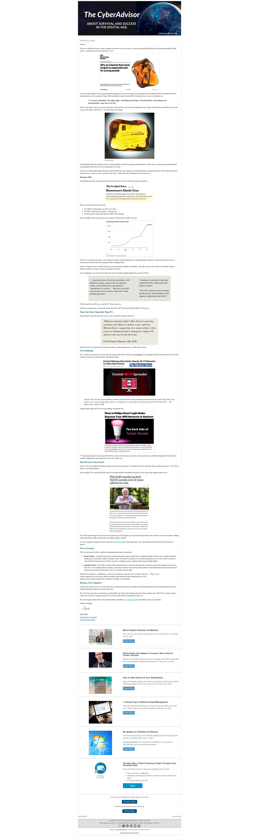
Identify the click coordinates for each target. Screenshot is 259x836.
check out (120, 542)
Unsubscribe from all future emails (129, 833)
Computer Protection (130, 742)
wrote (88, 260)
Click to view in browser (88, 617)
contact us (95, 173)
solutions (111, 570)
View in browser (82, 816)
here (149, 173)
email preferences (121, 829)
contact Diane (130, 600)
